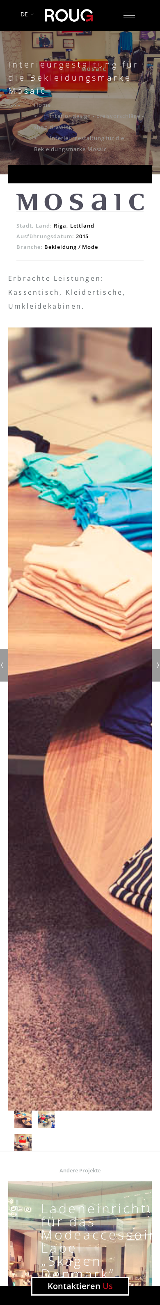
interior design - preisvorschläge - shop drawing (89, 121)
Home (42, 104)
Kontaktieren (80, 1285)
